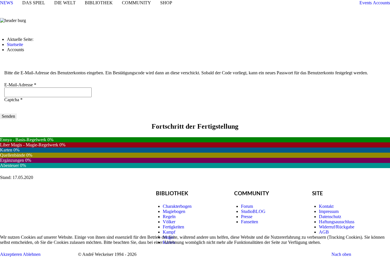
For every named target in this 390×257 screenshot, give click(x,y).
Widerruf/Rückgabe (336, 226)
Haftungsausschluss (336, 221)
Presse (246, 216)
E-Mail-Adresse (20, 84)
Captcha (13, 99)
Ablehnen (32, 254)
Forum (247, 206)
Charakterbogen (177, 206)
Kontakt (326, 206)
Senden (8, 116)
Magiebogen (174, 211)
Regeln (169, 216)
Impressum (329, 211)
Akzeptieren (11, 254)
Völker (169, 221)
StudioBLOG (253, 211)
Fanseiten (249, 221)
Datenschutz (330, 216)
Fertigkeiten (173, 226)
